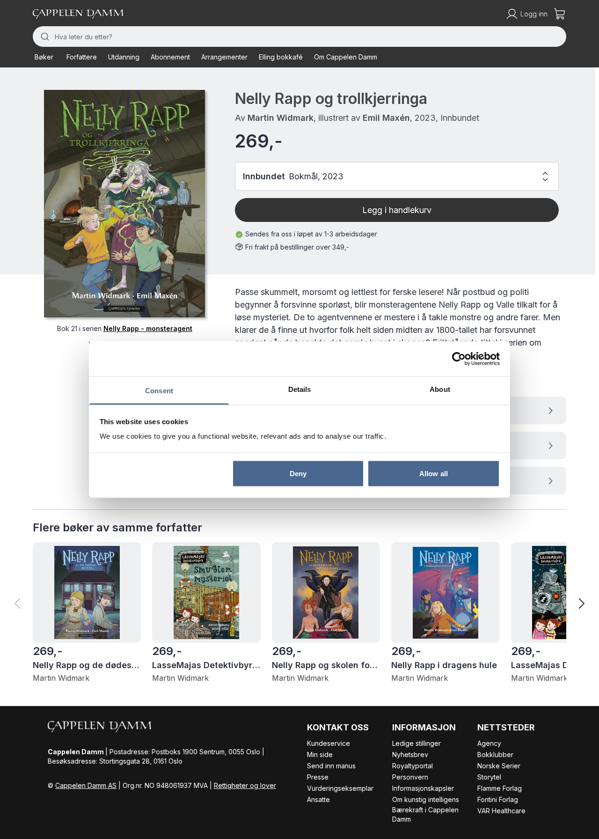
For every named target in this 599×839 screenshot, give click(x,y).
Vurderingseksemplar (340, 788)
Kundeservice (328, 743)
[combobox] (299, 36)
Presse (318, 777)
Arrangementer (224, 57)
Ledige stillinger (416, 743)
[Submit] (44, 36)
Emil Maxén (386, 118)
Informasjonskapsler (423, 788)
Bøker (44, 57)
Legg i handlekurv (396, 210)
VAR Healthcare (501, 811)
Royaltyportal (412, 766)
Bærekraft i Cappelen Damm (425, 814)
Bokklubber (495, 754)
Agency (489, 743)
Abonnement (170, 57)
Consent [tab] (159, 391)
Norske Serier (498, 766)
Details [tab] (299, 389)
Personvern (410, 777)
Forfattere (81, 57)
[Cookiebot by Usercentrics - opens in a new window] (459, 359)
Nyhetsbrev (410, 754)
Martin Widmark (281, 118)
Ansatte (318, 799)
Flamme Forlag (499, 788)
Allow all (433, 473)
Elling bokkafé (281, 57)
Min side (320, 754)
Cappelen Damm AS (86, 785)
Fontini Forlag (497, 799)
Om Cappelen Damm (345, 57)
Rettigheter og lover (245, 785)
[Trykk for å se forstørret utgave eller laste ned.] (124, 203)
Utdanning (123, 57)
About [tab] (440, 389)
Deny (298, 473)
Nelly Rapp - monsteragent (147, 328)
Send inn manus (331, 766)
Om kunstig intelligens (425, 799)
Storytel (489, 777)
